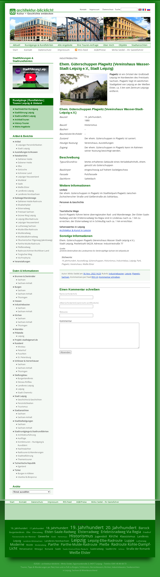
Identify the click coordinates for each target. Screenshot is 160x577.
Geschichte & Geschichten (30, 399)
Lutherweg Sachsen (27, 226)
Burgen (18, 286)
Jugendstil (101, 536)
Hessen (18, 301)
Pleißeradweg (24, 247)
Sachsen (65, 277)
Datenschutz (44, 49)
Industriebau (122, 260)
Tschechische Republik (25, 463)
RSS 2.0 (95, 277)
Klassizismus (127, 536)
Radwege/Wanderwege (25, 197)
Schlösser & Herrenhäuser (27, 360)
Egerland (22, 466)
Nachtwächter (24, 448)
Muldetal (22, 180)
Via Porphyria (24, 257)
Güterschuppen (96, 260)
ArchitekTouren (22, 119)
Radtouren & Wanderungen (30, 452)
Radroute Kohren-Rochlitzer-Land (33, 250)
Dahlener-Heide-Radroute (30, 201)
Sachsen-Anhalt (25, 283)
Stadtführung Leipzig (24, 112)
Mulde (29, 544)
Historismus (109, 260)
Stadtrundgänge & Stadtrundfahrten (32, 431)
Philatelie (19, 332)
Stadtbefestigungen (24, 421)
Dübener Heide (25, 162)
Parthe (53, 544)
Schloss (121, 549)
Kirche (113, 536)
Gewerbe (43, 536)
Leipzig (132, 260)
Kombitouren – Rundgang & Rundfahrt (31, 443)
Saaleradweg (97, 548)
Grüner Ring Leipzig (27, 215)
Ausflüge (22, 438)
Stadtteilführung (25, 455)
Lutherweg (141, 541)
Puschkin (22, 353)
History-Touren (22, 123)
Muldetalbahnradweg (28, 236)
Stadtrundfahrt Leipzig (25, 116)
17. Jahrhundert (37, 528)
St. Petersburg (24, 357)
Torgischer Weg (25, 254)
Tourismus (23, 406)
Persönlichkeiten (25, 403)
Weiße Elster (88, 264)
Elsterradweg (24, 208)
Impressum (64, 49)
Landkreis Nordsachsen (29, 194)
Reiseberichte (21, 155)
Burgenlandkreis (25, 378)
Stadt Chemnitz (25, 392)
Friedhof (147, 532)
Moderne (17, 544)
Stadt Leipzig (24, 148)
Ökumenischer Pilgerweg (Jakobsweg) (35, 240)
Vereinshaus (76, 264)
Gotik (53, 536)
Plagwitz (65, 264)
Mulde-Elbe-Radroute (28, 229)
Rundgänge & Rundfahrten (39, 45)
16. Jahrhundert (19, 528)
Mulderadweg (24, 233)
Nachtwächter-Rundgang (26, 109)
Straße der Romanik (138, 548)
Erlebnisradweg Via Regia (121, 531)
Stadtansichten (139, 45)
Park (139, 260)
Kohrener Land (25, 173)
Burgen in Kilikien (26, 473)
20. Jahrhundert (121, 527)
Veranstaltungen (22, 261)
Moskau (21, 346)
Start (15, 49)
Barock (144, 527)
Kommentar (66, 320)
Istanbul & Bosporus (27, 477)
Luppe (129, 540)
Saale (20, 183)
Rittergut (39, 549)
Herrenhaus (62, 536)
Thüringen (22, 297)
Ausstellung (82, 260)
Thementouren (25, 459)
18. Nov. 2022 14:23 (92, 273)
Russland (19, 343)
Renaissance (25, 548)
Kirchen (18, 315)
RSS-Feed (83, 49)
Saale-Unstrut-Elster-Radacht (75, 549)
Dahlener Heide (25, 159)
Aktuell (16, 45)
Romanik (49, 549)
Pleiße (104, 544)
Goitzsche (22, 169)
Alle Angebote (65, 45)
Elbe (20, 166)
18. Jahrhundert (57, 528)
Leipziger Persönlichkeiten (30, 144)
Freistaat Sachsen (26, 211)
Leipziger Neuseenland (28, 176)
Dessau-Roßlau (25, 382)
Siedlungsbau (21, 375)
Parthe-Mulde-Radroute (29, 243)
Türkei (17, 470)
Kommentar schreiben (109, 277)
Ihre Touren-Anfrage (87, 45)
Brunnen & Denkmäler (25, 276)
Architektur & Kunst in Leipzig (75, 230)
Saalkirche (111, 548)
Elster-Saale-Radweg (60, 532)
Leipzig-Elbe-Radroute (28, 219)
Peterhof (22, 350)
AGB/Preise (100, 49)
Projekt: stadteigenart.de (26, 339)
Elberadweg (37, 532)
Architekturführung (27, 434)
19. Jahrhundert (69, 260)
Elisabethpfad (24, 204)
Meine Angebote (22, 126)
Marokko (19, 329)
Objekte (123, 45)
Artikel (18, 141)
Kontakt (28, 49)
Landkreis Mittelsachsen (32, 541)
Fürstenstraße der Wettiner (24, 536)
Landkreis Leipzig (26, 190)
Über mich (108, 45)
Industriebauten (116, 273)
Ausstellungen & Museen (26, 152)
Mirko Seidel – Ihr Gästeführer (127, 49)
